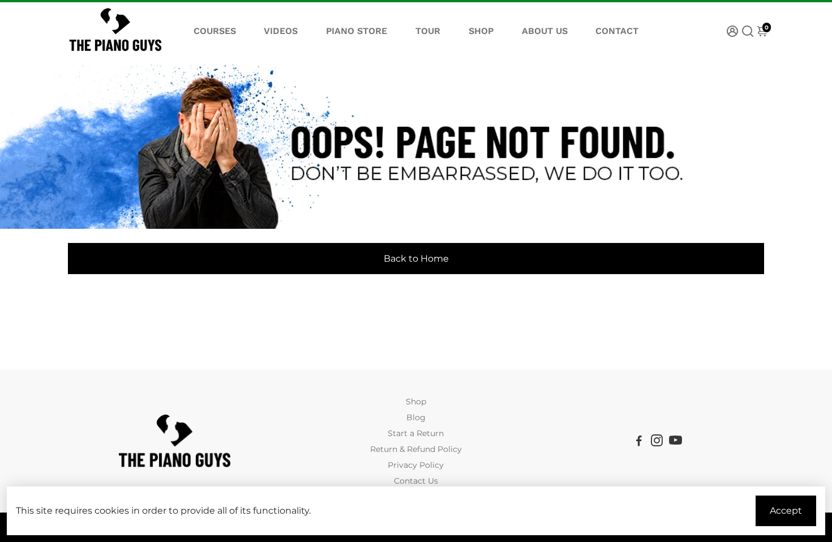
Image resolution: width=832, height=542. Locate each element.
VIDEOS (281, 30)
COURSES (215, 30)
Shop (416, 401)
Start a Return (416, 433)
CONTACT (616, 30)
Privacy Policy (416, 465)
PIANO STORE (356, 30)
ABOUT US (545, 30)
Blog (416, 417)
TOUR (427, 30)
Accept (786, 510)
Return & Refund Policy (416, 449)
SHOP (481, 30)
